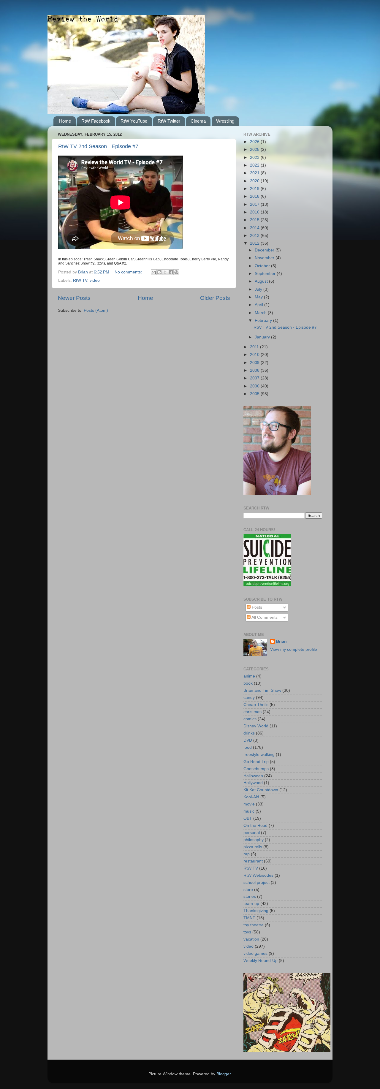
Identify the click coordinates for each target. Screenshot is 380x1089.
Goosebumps (256, 769)
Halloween (253, 776)
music (248, 811)
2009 (255, 362)
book (248, 683)
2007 (255, 378)
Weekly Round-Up (260, 960)
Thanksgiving (255, 910)
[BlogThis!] (159, 272)
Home (65, 121)
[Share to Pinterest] (176, 272)
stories (249, 896)
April (259, 305)
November (265, 258)
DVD (247, 740)
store (248, 889)
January (263, 337)
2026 (255, 142)
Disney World (255, 726)
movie (249, 804)
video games (255, 953)
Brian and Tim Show (262, 690)
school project (256, 882)
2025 (255, 149)
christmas (252, 712)
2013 (255, 235)
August (262, 281)
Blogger (223, 1074)
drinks (249, 733)
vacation (251, 939)
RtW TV (80, 280)
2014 (255, 228)
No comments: (129, 272)
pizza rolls (252, 847)
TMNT (249, 918)
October (263, 266)
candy (249, 697)
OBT (247, 818)
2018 (255, 196)
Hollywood (253, 783)
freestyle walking (259, 754)
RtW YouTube (134, 121)
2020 (255, 181)
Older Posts (215, 298)
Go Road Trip (256, 761)
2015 (255, 220)
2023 (255, 157)
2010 (255, 354)
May (259, 297)
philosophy (253, 840)
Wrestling (225, 121)
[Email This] (154, 272)
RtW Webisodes (258, 875)
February (264, 320)
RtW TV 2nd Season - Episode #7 (98, 146)
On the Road (255, 825)
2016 (255, 212)
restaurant (253, 861)
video (95, 280)
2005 (255, 394)
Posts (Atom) (96, 310)
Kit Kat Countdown (260, 790)
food (247, 747)
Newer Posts (74, 298)
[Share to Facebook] (171, 272)
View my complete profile (293, 649)
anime (249, 676)
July (259, 289)
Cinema (198, 121)
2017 (255, 204)
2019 (255, 188)
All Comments (264, 617)
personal (251, 832)
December (265, 250)
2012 (255, 243)
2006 (255, 386)
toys (247, 932)
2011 (255, 347)
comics (249, 719)
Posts (256, 607)
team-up (251, 903)
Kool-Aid (251, 797)
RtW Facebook (95, 121)
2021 (255, 173)
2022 (255, 165)
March (261, 313)
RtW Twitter (169, 121)
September (266, 273)
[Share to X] (165, 272)
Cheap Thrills (255, 704)
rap (246, 854)
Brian (281, 641)
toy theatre (253, 925)
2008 (255, 370)
